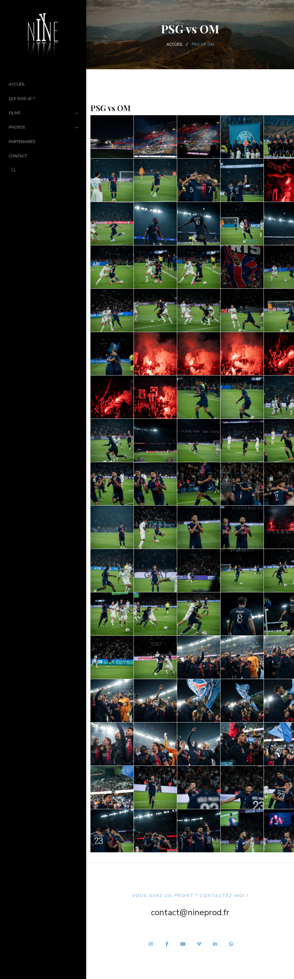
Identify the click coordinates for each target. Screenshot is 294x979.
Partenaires (22, 141)
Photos (17, 127)
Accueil (17, 84)
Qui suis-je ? (21, 98)
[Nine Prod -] (43, 35)
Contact (18, 156)
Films (14, 113)
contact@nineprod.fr (190, 912)
